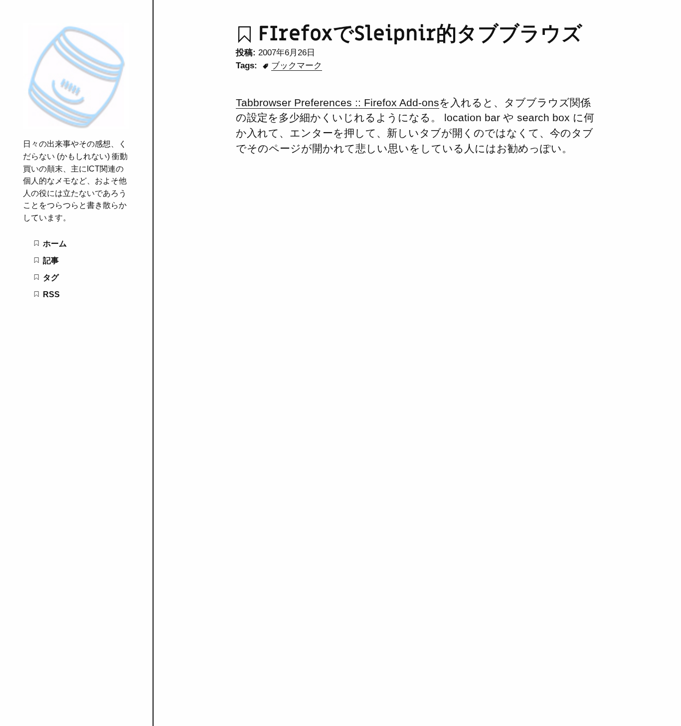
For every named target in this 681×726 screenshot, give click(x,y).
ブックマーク (296, 65)
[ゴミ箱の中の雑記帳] (76, 126)
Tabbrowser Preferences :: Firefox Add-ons (337, 102)
